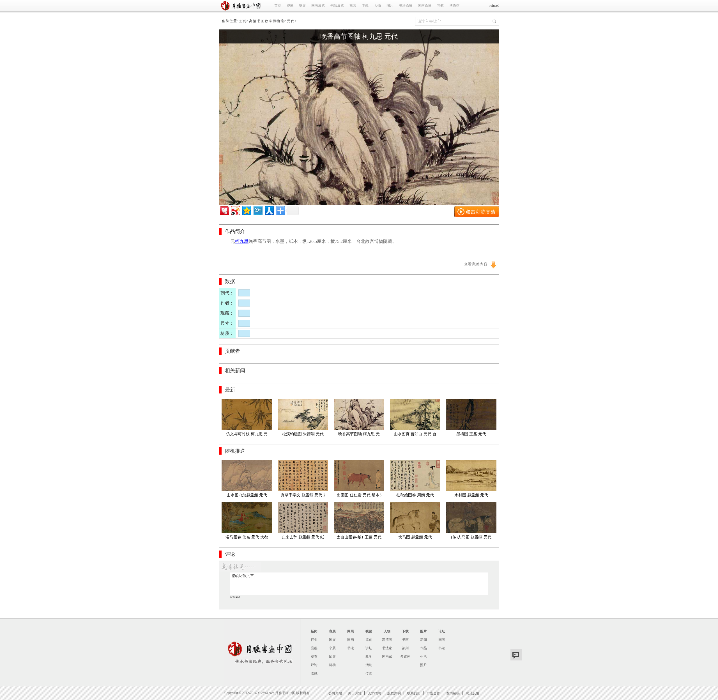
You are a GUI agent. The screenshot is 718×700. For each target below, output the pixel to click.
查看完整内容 (475, 264)
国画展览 (318, 6)
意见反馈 (472, 693)
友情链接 (453, 693)
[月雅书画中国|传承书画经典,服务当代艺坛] (242, 10)
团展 (332, 656)
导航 (440, 6)
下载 (365, 6)
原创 (368, 640)
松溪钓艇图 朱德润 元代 (303, 434)
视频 (352, 6)
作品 (423, 648)
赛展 (302, 6)
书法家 (387, 648)
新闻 (314, 631)
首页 (277, 6)
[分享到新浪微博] (235, 210)
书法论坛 (405, 6)
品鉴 (314, 648)
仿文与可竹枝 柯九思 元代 (247, 435)
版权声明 (394, 693)
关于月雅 (355, 693)
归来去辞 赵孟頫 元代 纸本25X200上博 (303, 538)
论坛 (441, 631)
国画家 (387, 656)
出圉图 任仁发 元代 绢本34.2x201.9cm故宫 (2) (359, 496)
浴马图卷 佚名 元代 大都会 (246, 538)
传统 (368, 673)
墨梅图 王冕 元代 (471, 434)
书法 (350, 648)
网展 (350, 631)
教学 (368, 656)
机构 (332, 665)
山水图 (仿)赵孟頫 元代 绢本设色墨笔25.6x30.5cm (247, 496)
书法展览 (337, 6)
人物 (377, 6)
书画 (405, 640)
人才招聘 (374, 693)
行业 (314, 640)
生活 (423, 656)
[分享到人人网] (269, 210)
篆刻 (405, 648)
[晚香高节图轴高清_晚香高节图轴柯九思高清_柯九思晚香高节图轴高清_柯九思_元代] (359, 204)
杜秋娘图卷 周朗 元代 (415, 495)
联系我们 (413, 693)
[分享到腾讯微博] (257, 210)
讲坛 (368, 648)
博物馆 (454, 6)
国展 (332, 640)
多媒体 (405, 656)
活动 (368, 665)
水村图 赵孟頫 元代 (471, 495)
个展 (332, 648)
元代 (291, 21)
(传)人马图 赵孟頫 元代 (471, 537)
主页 (243, 21)
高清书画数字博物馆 (266, 21)
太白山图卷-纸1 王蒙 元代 (359, 537)
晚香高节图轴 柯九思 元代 (359, 36)
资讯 (290, 6)
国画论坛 (424, 6)
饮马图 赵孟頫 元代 (415, 537)
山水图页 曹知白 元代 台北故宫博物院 (415, 435)
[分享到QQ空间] (246, 210)
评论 (314, 665)
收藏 (314, 673)
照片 (423, 665)
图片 (389, 6)
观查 (314, 656)
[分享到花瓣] (224, 210)
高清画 (387, 640)
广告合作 (433, 693)
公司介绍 (335, 693)
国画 (350, 640)
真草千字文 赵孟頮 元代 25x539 (303, 496)
